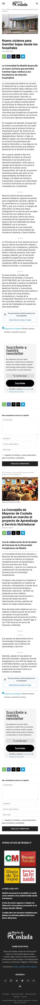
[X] (13, 56)
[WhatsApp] (4, 56)
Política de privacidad (17, 994)
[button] (3, 3)
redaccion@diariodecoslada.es (25, 967)
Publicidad (16, 997)
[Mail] (17, 981)
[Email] (18, 56)
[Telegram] (23, 56)
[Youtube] (20, 986)
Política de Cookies (30, 994)
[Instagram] (11, 981)
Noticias (8, 9)
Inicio (3, 9)
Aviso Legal (26, 389)
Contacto (23, 997)
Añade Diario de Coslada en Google (20, 320)
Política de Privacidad (16, 391)
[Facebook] (9, 56)
